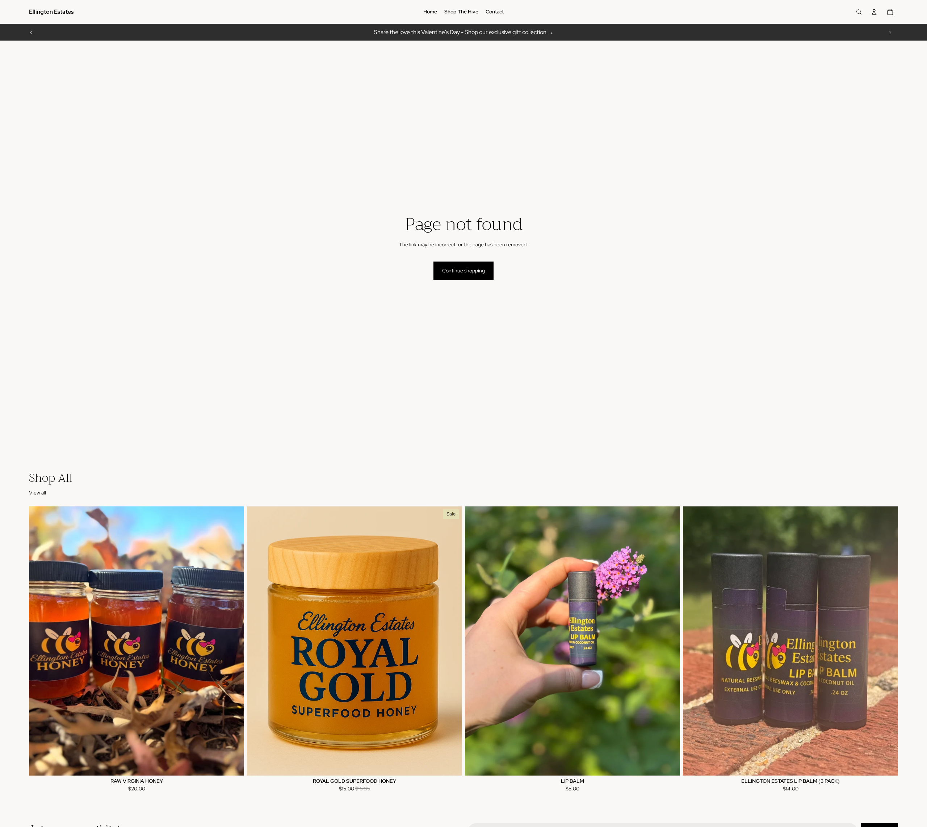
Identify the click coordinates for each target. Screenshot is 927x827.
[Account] (874, 12)
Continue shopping (463, 270)
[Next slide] (890, 32)
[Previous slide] (31, 32)
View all (37, 492)
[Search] (859, 12)
